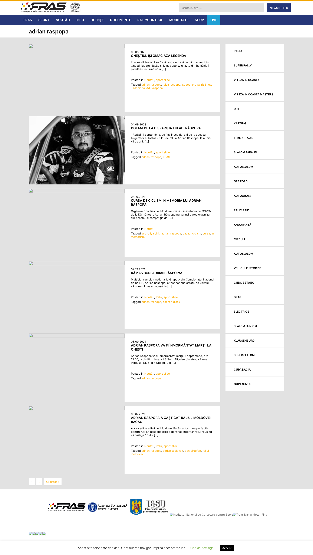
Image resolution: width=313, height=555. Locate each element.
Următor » (52, 481)
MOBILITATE (178, 20)
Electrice (241, 311)
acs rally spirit (151, 233)
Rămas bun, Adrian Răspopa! (156, 273)
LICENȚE (97, 20)
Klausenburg (244, 340)
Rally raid (241, 210)
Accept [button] (227, 548)
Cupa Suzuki (243, 384)
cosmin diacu (171, 301)
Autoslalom (243, 166)
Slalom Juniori (245, 326)
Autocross (242, 195)
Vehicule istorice (247, 268)
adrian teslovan (173, 450)
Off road (240, 181)
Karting (240, 123)
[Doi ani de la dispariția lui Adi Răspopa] (77, 183)
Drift (238, 109)
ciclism (196, 233)
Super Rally (243, 65)
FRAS (27, 20)
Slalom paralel (245, 152)
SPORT (43, 20)
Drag (237, 297)
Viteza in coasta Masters (253, 94)
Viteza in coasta (246, 80)
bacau (187, 233)
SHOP (199, 20)
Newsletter (279, 8)
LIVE (213, 20)
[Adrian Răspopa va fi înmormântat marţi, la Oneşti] (77, 336)
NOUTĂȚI (63, 20)
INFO (80, 20)
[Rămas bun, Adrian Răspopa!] (77, 264)
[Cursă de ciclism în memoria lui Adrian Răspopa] (77, 192)
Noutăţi (149, 80)
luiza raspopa (171, 84)
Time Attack (243, 137)
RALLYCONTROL (150, 20)
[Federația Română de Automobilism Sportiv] (43, 8)
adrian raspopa (151, 84)
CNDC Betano (244, 282)
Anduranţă (242, 224)
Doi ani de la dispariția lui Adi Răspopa (166, 128)
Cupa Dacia (242, 369)
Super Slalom (244, 355)
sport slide (163, 80)
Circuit (240, 239)
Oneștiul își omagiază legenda (158, 56)
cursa (206, 233)
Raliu (159, 297)
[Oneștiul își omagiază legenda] (77, 47)
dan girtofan (193, 450)
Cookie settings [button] (202, 548)
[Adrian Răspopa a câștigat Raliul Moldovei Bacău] (77, 409)
